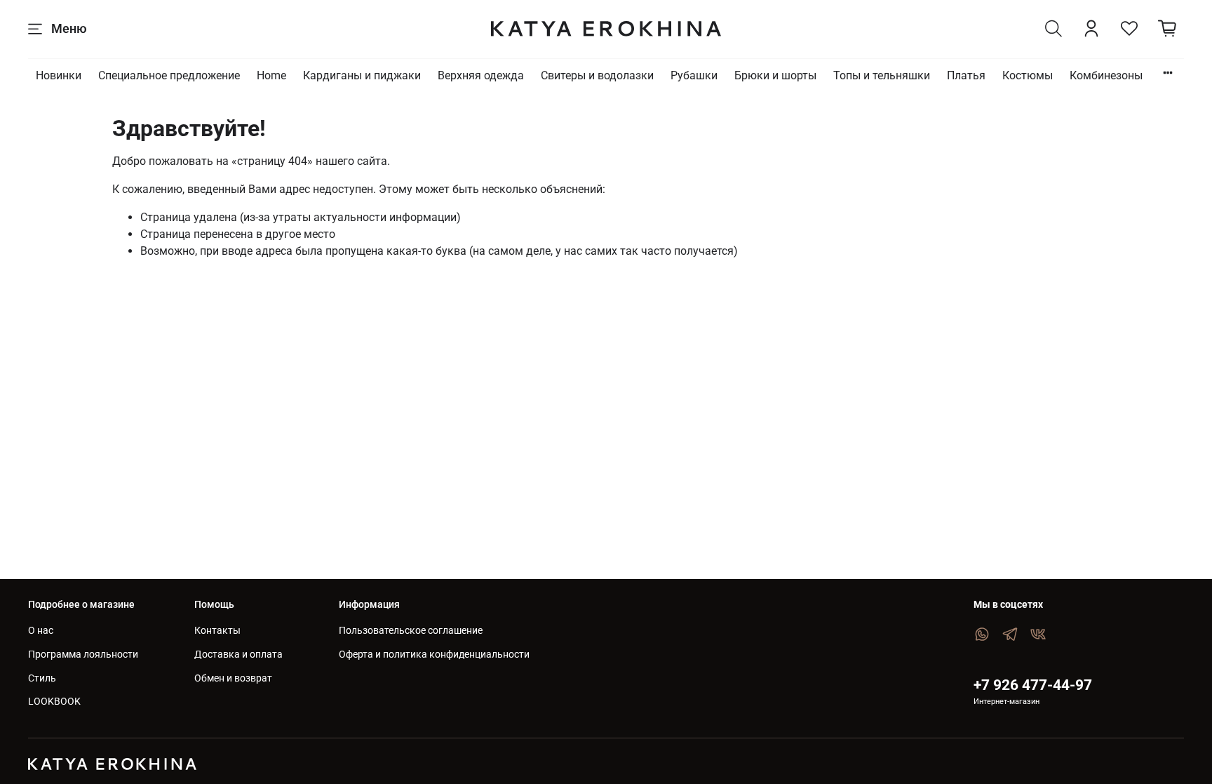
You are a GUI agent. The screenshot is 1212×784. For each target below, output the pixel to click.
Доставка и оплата (238, 654)
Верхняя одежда (481, 75)
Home (271, 75)
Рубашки (694, 75)
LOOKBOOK (54, 701)
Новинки (58, 75)
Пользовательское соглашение (411, 631)
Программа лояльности (83, 654)
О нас (40, 631)
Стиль (42, 678)
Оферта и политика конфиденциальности (434, 654)
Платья (966, 75)
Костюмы (1027, 75)
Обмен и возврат (233, 678)
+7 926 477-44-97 (1033, 685)
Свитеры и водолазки (597, 75)
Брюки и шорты (775, 75)
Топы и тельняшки (881, 75)
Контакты (217, 631)
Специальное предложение (169, 75)
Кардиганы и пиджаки (362, 75)
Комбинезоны (1106, 75)
